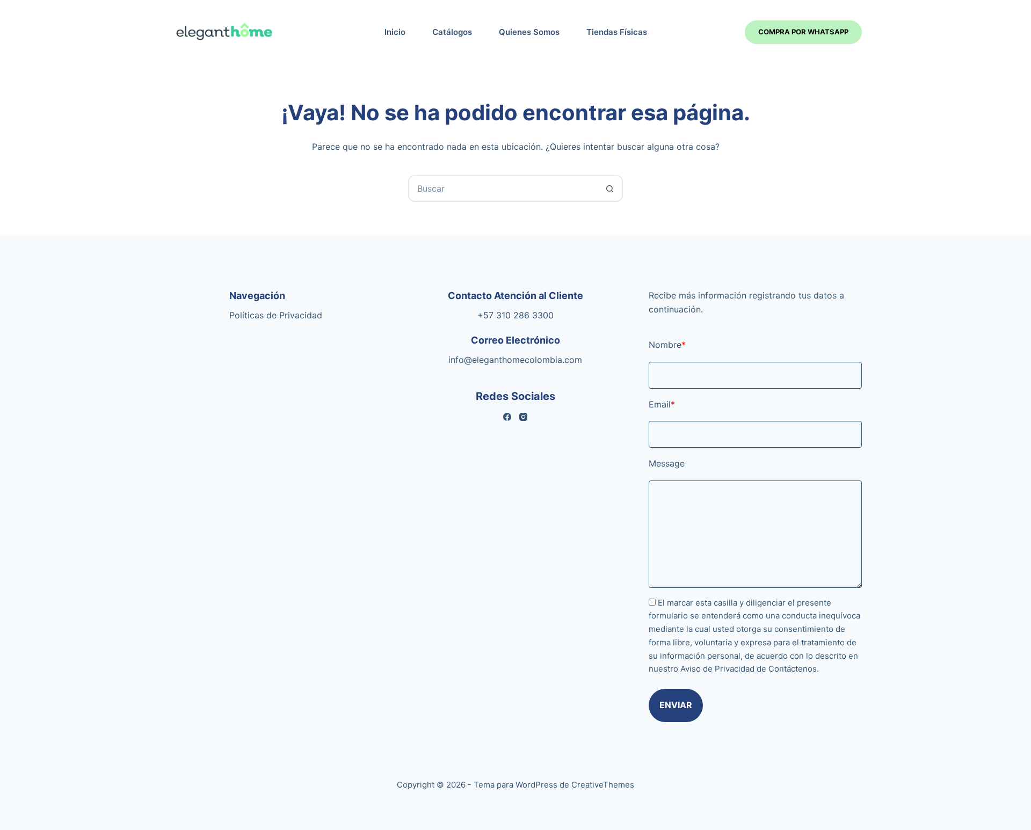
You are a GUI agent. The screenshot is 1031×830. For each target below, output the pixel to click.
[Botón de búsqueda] (609, 188)
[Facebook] (507, 417)
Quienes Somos (529, 32)
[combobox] (503, 188)
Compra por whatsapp (803, 31)
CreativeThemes (602, 785)
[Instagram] (523, 417)
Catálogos (452, 32)
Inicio (394, 32)
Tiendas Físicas (616, 32)
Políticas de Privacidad (275, 315)
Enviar (675, 705)
